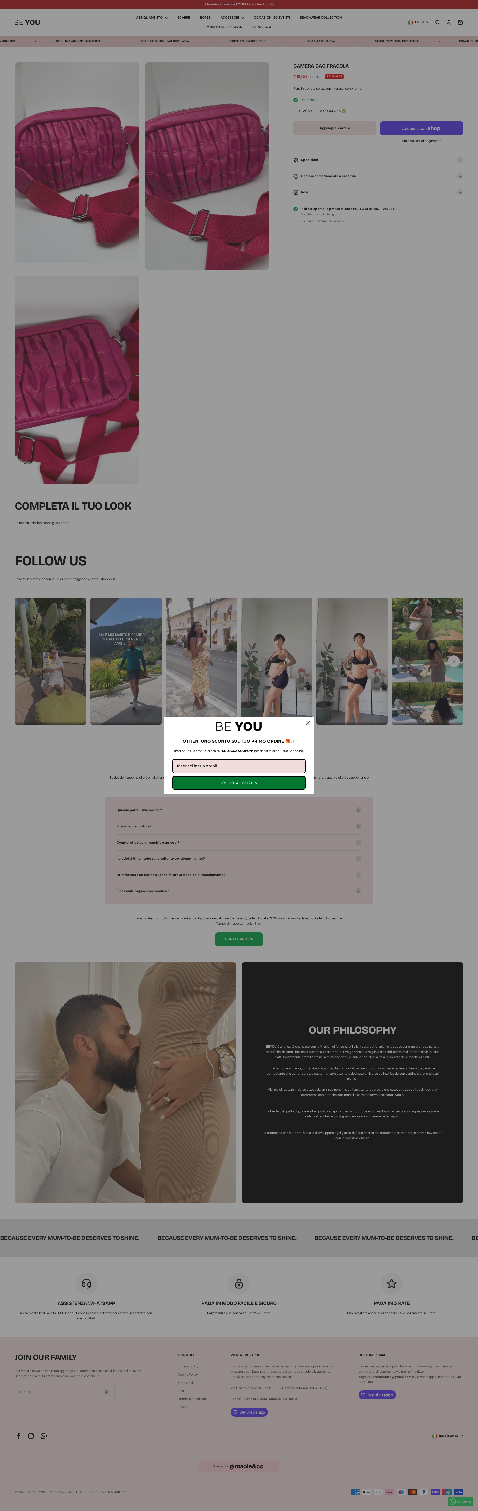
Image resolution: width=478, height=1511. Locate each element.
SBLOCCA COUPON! (239, 783)
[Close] (308, 723)
